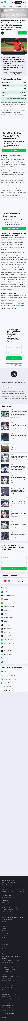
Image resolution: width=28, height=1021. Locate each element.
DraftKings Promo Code (8, 980)
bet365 (5, 592)
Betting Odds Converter (10, 679)
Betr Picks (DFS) (8, 639)
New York (4, 921)
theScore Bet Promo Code (8, 985)
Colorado (4, 930)
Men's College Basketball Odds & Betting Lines (13, 889)
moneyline (5, 303)
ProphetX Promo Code (7, 978)
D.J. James (8, 33)
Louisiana (4, 924)
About (3, 1015)
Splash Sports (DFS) (9, 654)
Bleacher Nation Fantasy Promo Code (11, 998)
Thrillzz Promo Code (7, 1007)
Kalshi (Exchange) (8, 617)
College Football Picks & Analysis (10, 907)
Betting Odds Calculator (10, 671)
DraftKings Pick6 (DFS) (9, 643)
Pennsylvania (5, 935)
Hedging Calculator (8, 682)
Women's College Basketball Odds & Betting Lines (13, 892)
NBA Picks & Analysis (7, 905)
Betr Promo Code (6, 1001)
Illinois (3, 937)
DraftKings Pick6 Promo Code (9, 994)
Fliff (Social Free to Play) (10, 614)
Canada (4, 953)
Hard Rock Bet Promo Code (9, 989)
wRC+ (2, 162)
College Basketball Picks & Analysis (11, 909)
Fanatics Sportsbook (9, 595)
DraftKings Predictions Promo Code (11, 976)
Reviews (4, 588)
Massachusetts (5, 944)
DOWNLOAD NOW (14, 228)
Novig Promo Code (6, 974)
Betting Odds (7, 690)
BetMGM (23, 100)
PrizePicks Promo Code (8, 1010)
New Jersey (5, 933)
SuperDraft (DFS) (8, 658)
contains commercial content (11, 391)
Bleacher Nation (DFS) (9, 647)
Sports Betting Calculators (12, 668)
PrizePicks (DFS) (8, 628)
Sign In (24, 2)
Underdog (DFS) (8, 625)
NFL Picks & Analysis (7, 902)
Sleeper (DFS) (7, 636)
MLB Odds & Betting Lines (8, 895)
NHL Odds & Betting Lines (8, 897)
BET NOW (14, 150)
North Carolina (5, 948)
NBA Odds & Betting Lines (8, 884)
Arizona (4, 928)
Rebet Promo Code (7, 1003)
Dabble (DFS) (7, 632)
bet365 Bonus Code (7, 965)
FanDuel (6, 661)
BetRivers (6, 621)
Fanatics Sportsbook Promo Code (10, 960)
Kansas (4, 946)
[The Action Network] (5, 2)
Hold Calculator (7, 686)
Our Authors (5, 1017)
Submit (14, 358)
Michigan (4, 939)
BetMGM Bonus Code (7, 962)
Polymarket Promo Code (8, 967)
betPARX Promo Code (7, 987)
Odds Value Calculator (9, 675)
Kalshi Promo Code (6, 971)
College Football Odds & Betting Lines (11, 887)
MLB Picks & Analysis (7, 911)
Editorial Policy (5, 1020)
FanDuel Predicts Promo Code (9, 969)
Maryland (4, 926)
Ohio (3, 942)
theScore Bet (7, 610)
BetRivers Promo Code (7, 992)
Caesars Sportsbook (9, 606)
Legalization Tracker (7, 919)
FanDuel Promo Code (7, 983)
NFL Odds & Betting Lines (8, 882)
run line (17, 305)
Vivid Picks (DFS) (8, 650)
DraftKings (6, 603)
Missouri (4, 951)
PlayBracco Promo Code (8, 1005)
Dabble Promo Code (7, 996)
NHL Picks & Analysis (7, 914)
